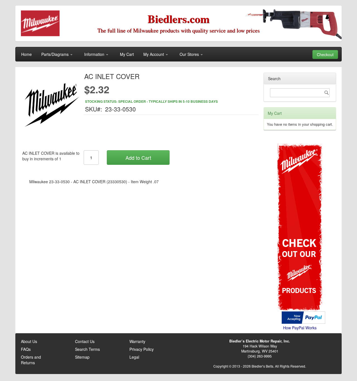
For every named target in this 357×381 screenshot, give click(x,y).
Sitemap (82, 357)
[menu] (178, 54)
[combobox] (300, 92)
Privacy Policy (141, 349)
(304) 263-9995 (260, 356)
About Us (29, 341)
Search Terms (87, 349)
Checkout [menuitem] (325, 54)
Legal (134, 357)
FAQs (26, 349)
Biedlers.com (178, 18)
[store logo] (40, 23)
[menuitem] (26, 54)
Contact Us (85, 341)
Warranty (137, 341)
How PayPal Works (300, 327)
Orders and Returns (31, 359)
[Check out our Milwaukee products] (300, 206)
